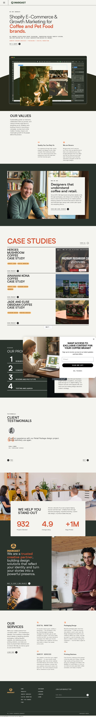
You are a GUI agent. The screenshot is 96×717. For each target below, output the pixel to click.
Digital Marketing (44, 625)
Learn (39, 697)
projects (23, 691)
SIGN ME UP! (77, 365)
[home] (17, 2)
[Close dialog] (93, 339)
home (22, 689)
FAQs (22, 702)
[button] (5, 2)
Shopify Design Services (18, 40)
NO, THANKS (77, 371)
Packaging (31, 40)
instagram (41, 689)
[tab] (27, 385)
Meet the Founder (26, 699)
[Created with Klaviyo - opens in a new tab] (59, 379)
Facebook (40, 691)
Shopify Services (44, 654)
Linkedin (40, 694)
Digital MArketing (43, 40)
